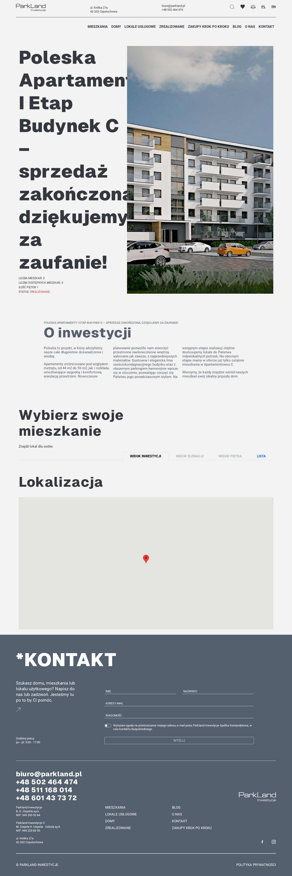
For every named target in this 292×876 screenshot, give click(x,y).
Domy (116, 27)
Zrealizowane (171, 27)
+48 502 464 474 (47, 782)
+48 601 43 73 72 (46, 798)
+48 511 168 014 (44, 790)
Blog (237, 27)
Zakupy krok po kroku (208, 27)
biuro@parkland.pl (49, 774)
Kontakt (266, 27)
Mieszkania (98, 27)
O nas (250, 27)
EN (273, 7)
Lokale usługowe (140, 27)
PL (263, 7)
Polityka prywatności (256, 865)
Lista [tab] (261, 456)
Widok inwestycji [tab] (145, 456)
